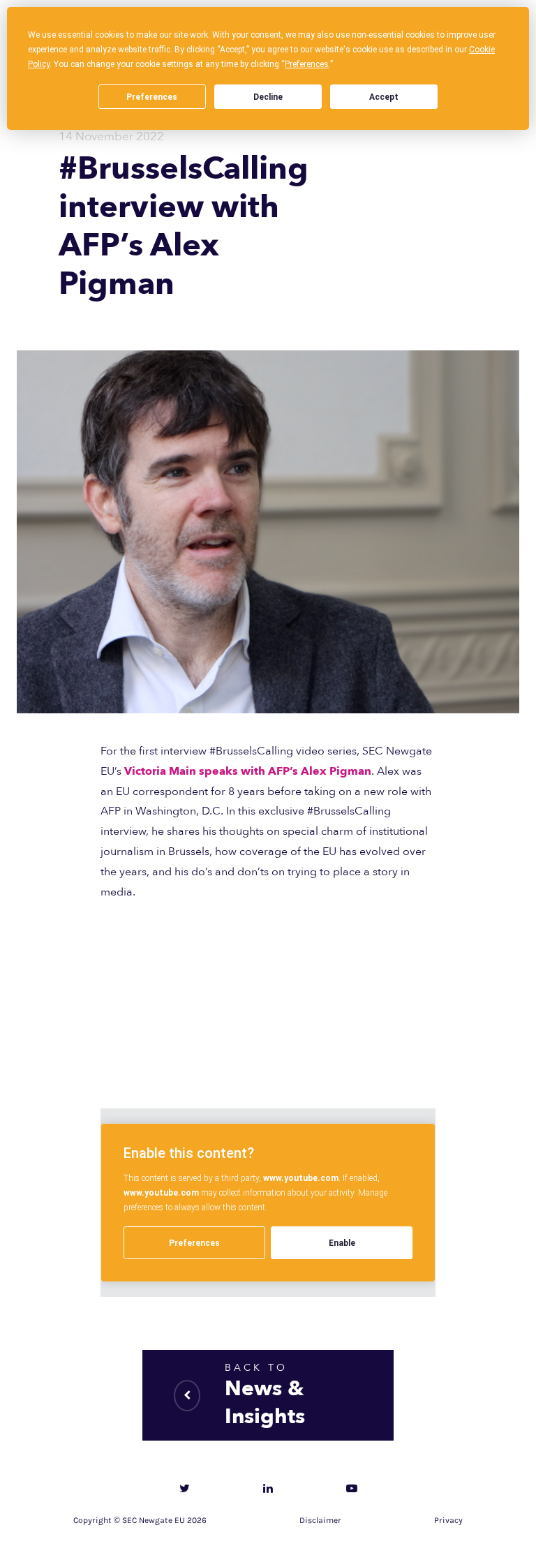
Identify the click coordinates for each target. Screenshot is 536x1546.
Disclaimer (320, 1520)
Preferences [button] (307, 64)
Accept (384, 97)
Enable (342, 1243)
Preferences (151, 97)
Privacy (448, 1520)
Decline (268, 97)
